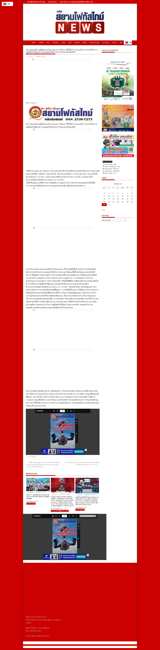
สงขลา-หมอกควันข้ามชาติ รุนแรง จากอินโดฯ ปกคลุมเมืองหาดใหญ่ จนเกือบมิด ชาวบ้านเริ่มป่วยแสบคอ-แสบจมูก (91, 2)
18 (113, 199)
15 (132, 196)
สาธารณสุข (105, 42)
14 (127, 196)
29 (132, 202)
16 (104, 199)
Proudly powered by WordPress (67, 647)
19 (118, 199)
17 (109, 199)
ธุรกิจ (70, 42)
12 (118, 196)
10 (109, 196)
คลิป (121, 42)
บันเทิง (84, 42)
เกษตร (63, 42)
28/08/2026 (30, 492)
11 (113, 196)
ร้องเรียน (77, 42)
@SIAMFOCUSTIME (41, 56)
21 (127, 199)
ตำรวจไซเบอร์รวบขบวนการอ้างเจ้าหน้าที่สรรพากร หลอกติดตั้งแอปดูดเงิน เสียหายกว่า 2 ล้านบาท (82, 463)
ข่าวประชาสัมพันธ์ (31, 457)
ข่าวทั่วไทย (55, 42)
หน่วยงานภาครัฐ (94, 42)
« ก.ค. (103, 210)
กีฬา (48, 42)
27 (122, 202)
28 (127, 202)
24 (109, 202)
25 (113, 202)
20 (122, 199)
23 (104, 202)
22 (132, 199)
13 (122, 196)
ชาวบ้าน (114, 42)
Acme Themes (98, 647)
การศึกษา (41, 42)
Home (33, 42)
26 (118, 202)
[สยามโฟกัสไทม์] (27, 42)
